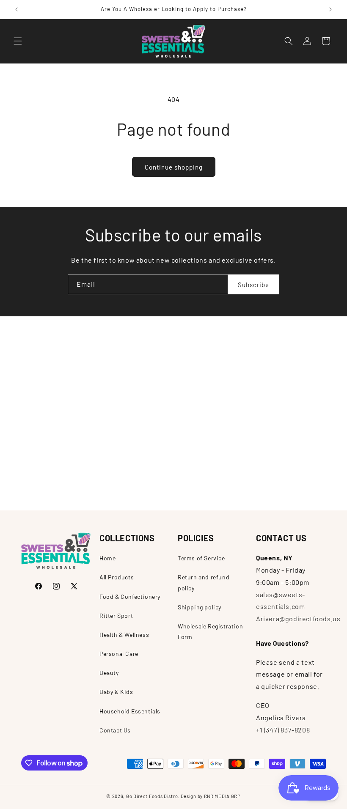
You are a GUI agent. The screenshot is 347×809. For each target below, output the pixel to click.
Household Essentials (129, 711)
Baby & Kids (116, 691)
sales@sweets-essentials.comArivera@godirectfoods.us (298, 606)
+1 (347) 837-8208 (283, 730)
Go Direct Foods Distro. (152, 796)
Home (107, 558)
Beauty (109, 672)
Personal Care (118, 653)
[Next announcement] (330, 9)
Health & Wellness (124, 634)
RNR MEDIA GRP (222, 796)
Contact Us (115, 730)
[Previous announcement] (16, 9)
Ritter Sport (116, 615)
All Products (116, 577)
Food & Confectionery (129, 596)
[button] (17, 41)
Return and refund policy (203, 582)
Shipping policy (199, 607)
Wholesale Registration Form (210, 631)
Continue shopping (174, 167)
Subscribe (253, 284)
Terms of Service (201, 558)
